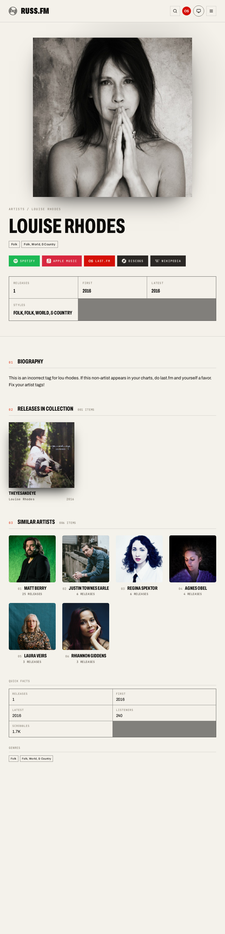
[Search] (175, 11)
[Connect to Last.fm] (186, 11)
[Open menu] (211, 11)
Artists (17, 209)
